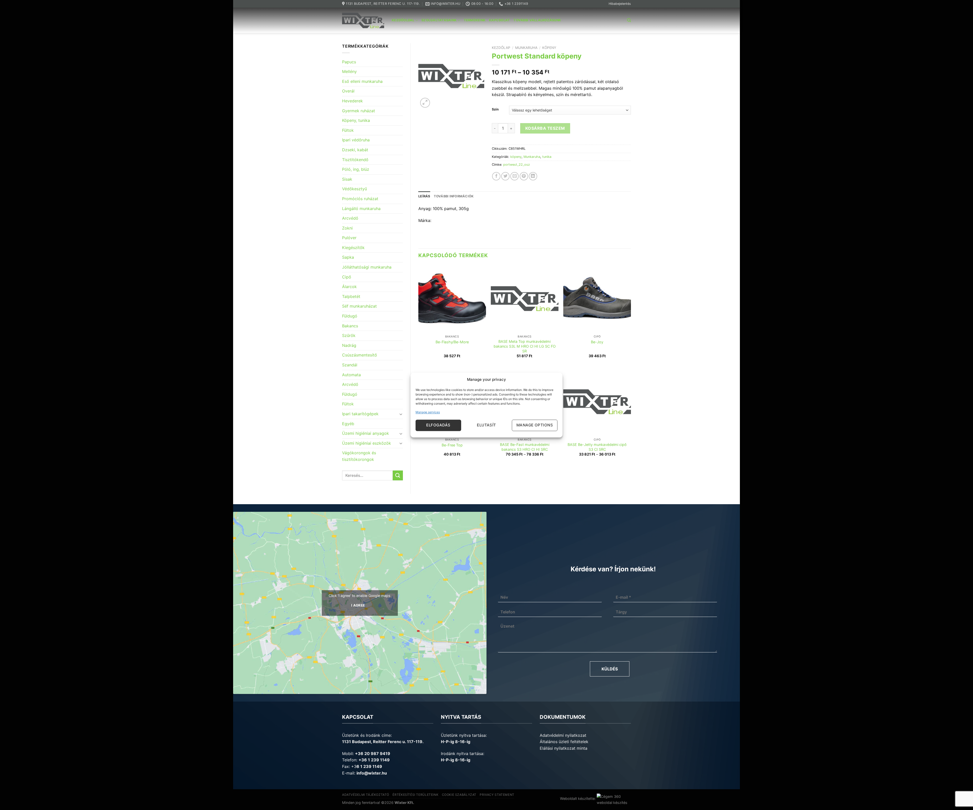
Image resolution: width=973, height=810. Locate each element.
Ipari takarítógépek (360, 413)
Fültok (348, 130)
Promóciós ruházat (360, 198)
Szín (495, 109)
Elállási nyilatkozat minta (563, 748)
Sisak (347, 179)
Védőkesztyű (354, 188)
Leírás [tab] (424, 196)
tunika (546, 157)
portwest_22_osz (516, 164)
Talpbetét (351, 296)
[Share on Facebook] (496, 176)
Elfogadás (438, 425)
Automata (351, 374)
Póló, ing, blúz (355, 169)
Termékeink (475, 20)
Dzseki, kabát (355, 149)
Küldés (610, 668)
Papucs (349, 61)
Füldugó (349, 315)
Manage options (534, 425)
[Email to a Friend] (514, 176)
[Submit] (398, 475)
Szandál (349, 364)
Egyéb (348, 423)
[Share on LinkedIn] (533, 176)
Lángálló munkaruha (361, 208)
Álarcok (349, 286)
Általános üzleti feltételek (564, 741)
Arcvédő (350, 218)
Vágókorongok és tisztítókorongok (359, 456)
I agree (358, 605)
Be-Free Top (452, 445)
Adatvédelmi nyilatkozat (563, 735)
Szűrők (348, 335)
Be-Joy (597, 342)
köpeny (549, 48)
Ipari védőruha (356, 139)
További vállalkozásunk (537, 20)
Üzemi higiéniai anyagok (365, 433)
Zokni (347, 228)
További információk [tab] (454, 196)
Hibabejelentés (620, 4)
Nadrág (349, 345)
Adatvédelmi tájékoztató (365, 795)
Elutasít (486, 425)
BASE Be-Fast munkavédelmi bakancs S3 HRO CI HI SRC (524, 446)
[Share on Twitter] (505, 176)
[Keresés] (629, 20)
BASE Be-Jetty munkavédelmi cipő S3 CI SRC (597, 446)
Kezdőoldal (403, 20)
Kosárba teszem (545, 128)
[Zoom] (425, 103)
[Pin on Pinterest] (524, 176)
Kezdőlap (501, 48)
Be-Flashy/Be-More (452, 342)
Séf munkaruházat (359, 306)
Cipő (346, 276)
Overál (348, 90)
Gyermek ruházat (358, 110)
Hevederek (352, 100)
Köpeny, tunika (356, 120)
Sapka (348, 257)
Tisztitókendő (355, 159)
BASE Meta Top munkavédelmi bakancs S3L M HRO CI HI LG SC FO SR (525, 346)
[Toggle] (401, 414)
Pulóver (349, 237)
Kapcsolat (499, 20)
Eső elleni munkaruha (362, 81)
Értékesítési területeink (415, 795)
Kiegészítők (353, 247)
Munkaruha (526, 48)
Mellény (349, 71)
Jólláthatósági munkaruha (366, 267)
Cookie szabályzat (459, 795)
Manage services (428, 412)
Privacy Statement (497, 795)
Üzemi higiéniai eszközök (366, 443)
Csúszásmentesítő (359, 354)
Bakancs (350, 325)
